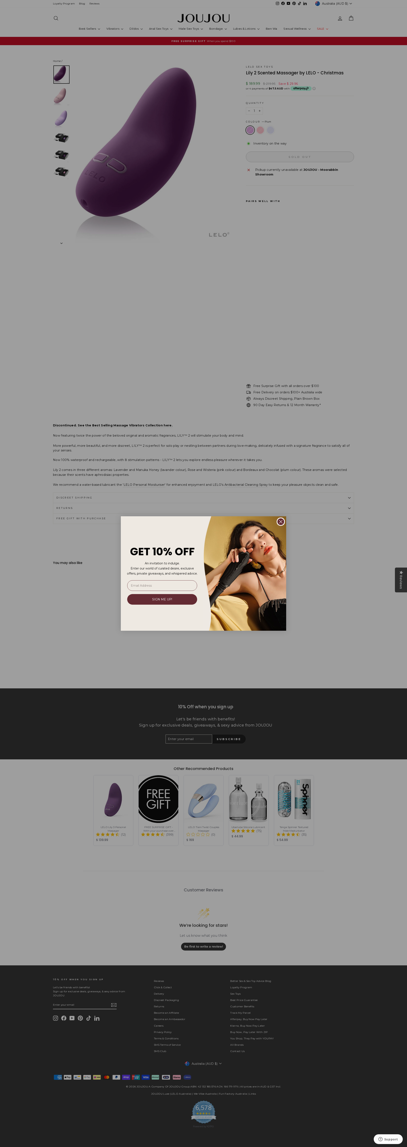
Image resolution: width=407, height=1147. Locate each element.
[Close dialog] (280, 521)
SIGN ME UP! (162, 599)
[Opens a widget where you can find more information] (388, 1139)
